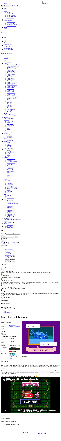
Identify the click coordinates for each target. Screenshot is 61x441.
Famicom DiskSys (11, 159)
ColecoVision (10, 118)
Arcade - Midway (11, 82)
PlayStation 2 (10, 207)
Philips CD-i (10, 180)
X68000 (9, 195)
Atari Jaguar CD (11, 109)
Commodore (6, 120)
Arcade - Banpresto (11, 68)
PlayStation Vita (11, 214)
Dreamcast (9, 183)
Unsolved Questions (11, 26)
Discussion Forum (8, 20)
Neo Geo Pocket (11, 202)
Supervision (10, 225)
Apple (5, 60)
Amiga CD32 (10, 124)
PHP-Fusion (25, 432)
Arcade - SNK (10, 90)
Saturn (8, 190)
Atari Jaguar (10, 107)
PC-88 (8, 153)
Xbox (8, 144)
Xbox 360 (9, 145)
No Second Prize (9, 249)
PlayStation (9, 206)
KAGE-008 (13, 325)
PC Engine (9, 151)
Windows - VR (10, 137)
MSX (8, 142)
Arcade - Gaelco (11, 74)
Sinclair (5, 196)
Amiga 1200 (10, 121)
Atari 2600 (9, 102)
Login (5, 1)
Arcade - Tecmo (11, 94)
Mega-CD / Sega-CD (12, 188)
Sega (5, 182)
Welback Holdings (8, 226)
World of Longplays (14, 5)
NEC (5, 149)
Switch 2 (9, 173)
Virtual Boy (10, 175)
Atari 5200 (9, 103)
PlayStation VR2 (11, 217)
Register (5, 3)
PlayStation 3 (10, 208)
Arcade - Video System (12, 97)
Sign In (2, 241)
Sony (5, 204)
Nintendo (6, 157)
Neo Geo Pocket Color (12, 203)
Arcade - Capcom (11, 70)
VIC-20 (9, 129)
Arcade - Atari (10, 67)
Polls (5, 41)
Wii (8, 176)
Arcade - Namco (11, 83)
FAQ (5, 19)
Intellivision (10, 140)
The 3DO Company (8, 218)
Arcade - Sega (10, 89)
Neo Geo (9, 99)
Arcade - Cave (10, 71)
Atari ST (9, 111)
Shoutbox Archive (5, 295)
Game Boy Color (11, 163)
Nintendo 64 (10, 168)
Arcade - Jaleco (10, 78)
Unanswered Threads (12, 24)
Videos (5, 11)
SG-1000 (9, 192)
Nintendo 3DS (10, 167)
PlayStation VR (11, 215)
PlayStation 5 (10, 211)
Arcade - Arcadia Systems (13, 66)
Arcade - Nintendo (11, 86)
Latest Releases (10, 18)
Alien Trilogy (8, 257)
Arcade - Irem (10, 76)
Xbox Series (10, 148)
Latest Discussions (11, 23)
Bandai (5, 113)
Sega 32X (9, 191)
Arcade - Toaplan (11, 95)
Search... (45, 3)
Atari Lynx (9, 110)
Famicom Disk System (14, 326)
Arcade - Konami (11, 81)
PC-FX (9, 156)
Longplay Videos (8, 40)
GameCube (9, 164)
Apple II (9, 62)
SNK (5, 199)
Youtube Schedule (11, 15)
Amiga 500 (9, 122)
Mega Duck (10, 227)
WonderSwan (10, 114)
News (5, 9)
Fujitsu (5, 130)
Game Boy (9, 160)
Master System (10, 186)
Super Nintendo (11, 171)
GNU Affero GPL (41, 433)
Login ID (3, 233)
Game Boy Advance (12, 161)
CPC (8, 59)
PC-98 (8, 155)
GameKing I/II (10, 222)
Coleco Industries (8, 117)
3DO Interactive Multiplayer (13, 219)
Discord (5, 28)
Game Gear (10, 184)
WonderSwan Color (12, 116)
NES (8, 165)
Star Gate (7, 252)
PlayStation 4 (10, 210)
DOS (8, 134)
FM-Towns (9, 132)
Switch (8, 172)
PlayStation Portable (12, 212)
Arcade (5, 63)
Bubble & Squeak (9, 255)
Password (3, 235)
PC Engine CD (10, 152)
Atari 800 (9, 106)
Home (5, 8)
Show (16, 236)
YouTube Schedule (8, 48)
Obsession (7, 260)
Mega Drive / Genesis (12, 187)
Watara (5, 223)
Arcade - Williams (11, 98)
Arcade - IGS (10, 75)
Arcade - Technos (11, 93)
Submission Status (11, 14)
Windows (9, 136)
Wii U (8, 177)
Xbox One (9, 146)
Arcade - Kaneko (11, 79)
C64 (8, 128)
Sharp (5, 194)
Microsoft (6, 141)
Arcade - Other (10, 87)
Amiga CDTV (10, 125)
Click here (12, 242)
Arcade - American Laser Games (14, 64)
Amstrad (6, 58)
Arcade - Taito (10, 91)
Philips (5, 179)
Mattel (5, 138)
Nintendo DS (10, 169)
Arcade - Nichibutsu (12, 85)
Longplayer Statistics (11, 16)
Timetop (5, 221)
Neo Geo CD (10, 200)
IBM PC (6, 133)
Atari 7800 (9, 105)
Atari (5, 101)
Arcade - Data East (11, 72)
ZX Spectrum (10, 198)
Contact (5, 27)
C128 (8, 126)
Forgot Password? (5, 243)
